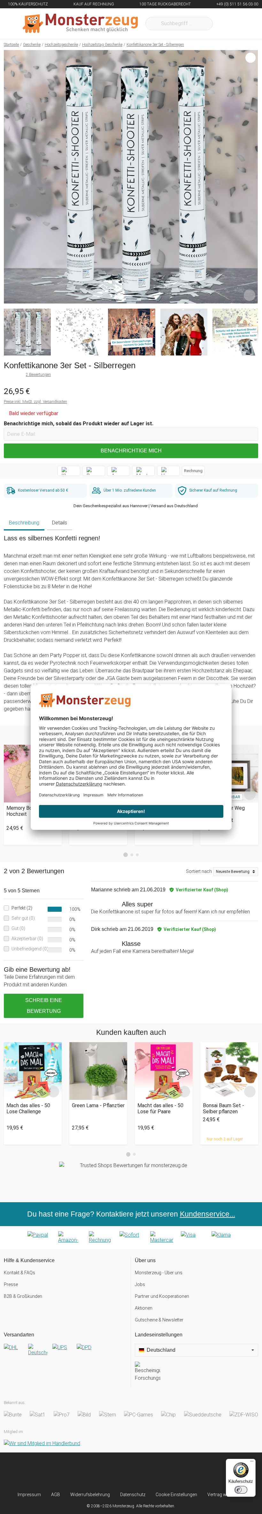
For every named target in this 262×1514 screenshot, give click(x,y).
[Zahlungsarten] (131, 1237)
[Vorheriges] (10, 177)
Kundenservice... (207, 1214)
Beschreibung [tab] (24, 523)
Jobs (140, 1284)
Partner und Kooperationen (162, 1296)
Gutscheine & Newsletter (159, 1319)
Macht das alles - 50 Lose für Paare (160, 1108)
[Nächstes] (251, 177)
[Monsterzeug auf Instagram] (95, 1471)
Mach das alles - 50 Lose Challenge (28, 1108)
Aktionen (143, 1308)
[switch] (241, 1490)
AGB (55, 1494)
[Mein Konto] (244, 23)
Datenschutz (132, 1494)
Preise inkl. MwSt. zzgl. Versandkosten (35, 401)
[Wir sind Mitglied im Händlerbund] (42, 1444)
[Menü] (252, 1462)
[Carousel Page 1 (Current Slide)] (125, 854)
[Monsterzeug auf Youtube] (166, 1471)
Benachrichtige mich (131, 450)
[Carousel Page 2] (131, 854)
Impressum (29, 1494)
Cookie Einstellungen (176, 1494)
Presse (11, 1284)
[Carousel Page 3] (137, 854)
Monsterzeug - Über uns (158, 1272)
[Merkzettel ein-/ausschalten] (249, 295)
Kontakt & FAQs (19, 1272)
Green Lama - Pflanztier (98, 1105)
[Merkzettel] (226, 23)
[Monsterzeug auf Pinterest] (143, 1471)
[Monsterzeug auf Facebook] (119, 1471)
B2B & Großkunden (23, 1296)
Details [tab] (59, 523)
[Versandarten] (65, 1353)
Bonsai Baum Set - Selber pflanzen (223, 1108)
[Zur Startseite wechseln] (80, 23)
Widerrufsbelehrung (90, 1494)
